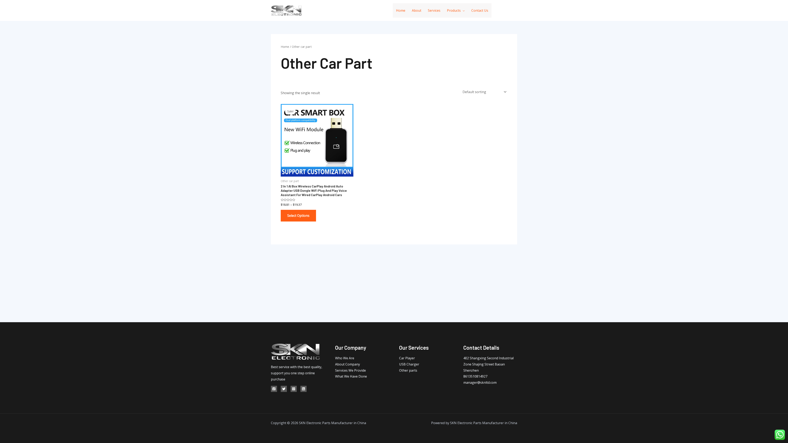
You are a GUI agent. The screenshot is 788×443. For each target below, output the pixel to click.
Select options (298, 215)
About (416, 10)
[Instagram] (515, 10)
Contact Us (479, 10)
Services (434, 10)
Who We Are (344, 358)
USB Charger (409, 364)
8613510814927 (475, 376)
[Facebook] (497, 10)
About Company (347, 364)
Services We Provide (350, 370)
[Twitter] (284, 389)
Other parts (408, 370)
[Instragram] (294, 389)
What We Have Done (351, 376)
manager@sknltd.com (480, 382)
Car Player (407, 358)
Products (454, 10)
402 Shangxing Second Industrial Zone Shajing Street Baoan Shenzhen (488, 364)
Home (400, 10)
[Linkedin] (506, 10)
